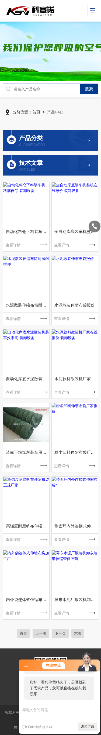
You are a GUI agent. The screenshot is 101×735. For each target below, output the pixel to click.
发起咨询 (87, 727)
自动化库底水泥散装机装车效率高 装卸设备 (27, 378)
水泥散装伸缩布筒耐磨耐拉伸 (27, 305)
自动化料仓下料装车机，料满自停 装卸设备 (27, 231)
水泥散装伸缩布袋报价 (74, 305)
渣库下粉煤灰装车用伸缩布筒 (27, 452)
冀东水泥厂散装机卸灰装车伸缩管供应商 (76, 599)
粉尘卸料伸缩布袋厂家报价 (76, 452)
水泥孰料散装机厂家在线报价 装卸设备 (76, 378)
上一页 (41, 633)
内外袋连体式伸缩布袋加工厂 (27, 599)
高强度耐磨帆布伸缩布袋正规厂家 (27, 526)
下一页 (60, 633)
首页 (36, 112)
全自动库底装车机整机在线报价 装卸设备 (76, 231)
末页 (78, 633)
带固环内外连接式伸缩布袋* (76, 526)
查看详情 (13, 245)
